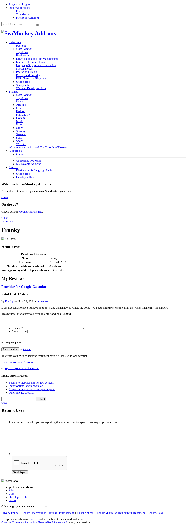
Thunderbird (23, 14)
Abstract (21, 104)
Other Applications (19, 7)
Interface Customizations (30, 62)
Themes (13, 91)
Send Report (19, 472)
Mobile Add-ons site (30, 211)
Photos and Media (26, 71)
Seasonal (21, 134)
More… (13, 167)
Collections (15, 150)
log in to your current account (22, 368)
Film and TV (23, 114)
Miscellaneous (24, 68)
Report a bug (155, 512)
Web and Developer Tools (31, 88)
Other (19, 127)
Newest (20, 101)
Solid (19, 137)
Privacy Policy (10, 512)
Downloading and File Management (37, 58)
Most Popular (24, 48)
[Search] (37, 25)
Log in (26, 4)
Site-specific (23, 85)
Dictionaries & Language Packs (34, 170)
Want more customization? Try (38, 147)
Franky (9, 301)
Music (19, 121)
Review (17, 328)
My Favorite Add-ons (28, 163)
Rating (17, 331)
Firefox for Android (27, 17)
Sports (19, 140)
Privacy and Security (28, 75)
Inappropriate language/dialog (26, 385)
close (4, 402)
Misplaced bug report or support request (32, 389)
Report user (8, 221)
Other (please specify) (21, 392)
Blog (11, 493)
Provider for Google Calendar (23, 287)
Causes (20, 108)
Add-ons (45, 33)
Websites (21, 144)
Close (4, 197)
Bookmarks (22, 55)
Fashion (20, 111)
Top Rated (22, 52)
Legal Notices (85, 512)
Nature (20, 124)
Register (13, 4)
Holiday (20, 117)
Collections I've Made (28, 160)
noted (33, 519)
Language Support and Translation (36, 65)
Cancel (27, 349)
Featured (21, 45)
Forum (12, 500)
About (12, 490)
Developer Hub (25, 177)
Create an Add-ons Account (17, 362)
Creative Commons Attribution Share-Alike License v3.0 (34, 522)
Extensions (15, 42)
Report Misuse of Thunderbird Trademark (121, 512)
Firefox (20, 11)
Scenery (20, 131)
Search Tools (23, 81)
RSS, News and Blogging (31, 78)
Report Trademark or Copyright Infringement (48, 512)
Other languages (10, 506)
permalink (42, 301)
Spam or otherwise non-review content (31, 382)
